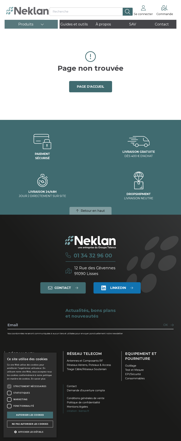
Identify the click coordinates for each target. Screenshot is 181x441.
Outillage (130, 365)
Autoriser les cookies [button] (30, 414)
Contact (72, 386)
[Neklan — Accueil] (27, 10)
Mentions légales (77, 406)
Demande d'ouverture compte (86, 390)
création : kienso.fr (78, 411)
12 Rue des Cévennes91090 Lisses (94, 271)
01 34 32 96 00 (93, 256)
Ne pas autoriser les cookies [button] (30, 423)
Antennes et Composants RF (85, 360)
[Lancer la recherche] (128, 12)
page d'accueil (90, 87)
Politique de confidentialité (83, 402)
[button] (30, 432)
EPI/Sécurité (133, 374)
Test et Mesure (134, 370)
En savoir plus (38, 378)
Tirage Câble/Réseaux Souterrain (87, 369)
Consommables (135, 378)
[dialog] (30, 395)
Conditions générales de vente (85, 398)
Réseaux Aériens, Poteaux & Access (89, 365)
